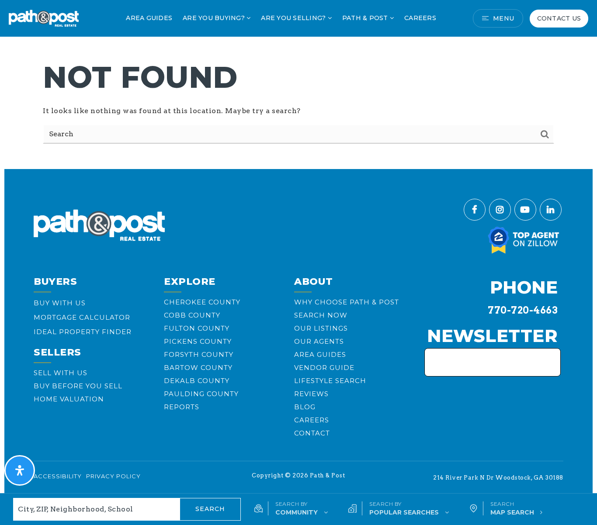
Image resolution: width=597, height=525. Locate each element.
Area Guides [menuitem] (149, 18)
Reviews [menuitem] (311, 394)
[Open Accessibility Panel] (19, 470)
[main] (298, 82)
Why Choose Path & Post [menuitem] (346, 302)
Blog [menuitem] (305, 407)
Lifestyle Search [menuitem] (330, 380)
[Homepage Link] (44, 18)
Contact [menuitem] (312, 433)
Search (210, 509)
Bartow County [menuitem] (198, 367)
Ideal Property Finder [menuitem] (83, 332)
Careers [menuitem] (420, 18)
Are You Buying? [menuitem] (214, 18)
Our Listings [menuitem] (321, 328)
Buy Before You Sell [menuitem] (78, 386)
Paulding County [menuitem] (201, 394)
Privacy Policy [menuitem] (113, 476)
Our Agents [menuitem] (319, 341)
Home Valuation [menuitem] (69, 399)
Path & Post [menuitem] (366, 18)
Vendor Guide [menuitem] (324, 367)
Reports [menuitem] (181, 407)
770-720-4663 (523, 310)
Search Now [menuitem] (320, 315)
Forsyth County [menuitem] (198, 354)
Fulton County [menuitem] (196, 328)
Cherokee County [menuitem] (202, 302)
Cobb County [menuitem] (192, 315)
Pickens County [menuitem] (198, 341)
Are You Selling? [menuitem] (294, 18)
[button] (291, 508)
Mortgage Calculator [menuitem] (82, 317)
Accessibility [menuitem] (58, 476)
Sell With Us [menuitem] (60, 373)
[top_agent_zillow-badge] (524, 239)
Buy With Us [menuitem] (60, 303)
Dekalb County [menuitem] (196, 380)
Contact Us (559, 18)
